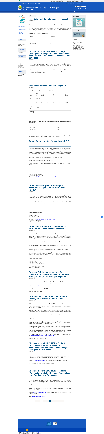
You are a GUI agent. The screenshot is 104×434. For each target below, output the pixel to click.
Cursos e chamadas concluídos (21, 45)
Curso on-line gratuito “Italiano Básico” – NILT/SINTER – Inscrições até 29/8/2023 (47, 227)
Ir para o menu (26, 3)
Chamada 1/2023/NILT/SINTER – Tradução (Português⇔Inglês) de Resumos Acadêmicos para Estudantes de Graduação (49, 372)
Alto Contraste (77, 3)
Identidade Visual (21, 28)
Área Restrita (75, 11)
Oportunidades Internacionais (21, 33)
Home (19, 25)
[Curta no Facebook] (78, 8)
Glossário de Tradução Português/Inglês (21, 66)
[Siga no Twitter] (80, 8)
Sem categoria (39, 15)
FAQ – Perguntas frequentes (21, 75)
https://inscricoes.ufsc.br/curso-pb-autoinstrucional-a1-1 (42, 335)
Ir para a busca (32, 3)
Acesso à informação (70, 1)
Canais (82, 1)
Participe (63, 1)
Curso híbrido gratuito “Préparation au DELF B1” (49, 142)
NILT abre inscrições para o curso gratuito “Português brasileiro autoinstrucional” (48, 297)
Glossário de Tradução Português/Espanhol (21, 59)
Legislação (77, 1)
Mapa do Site (83, 3)
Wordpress (36, 432)
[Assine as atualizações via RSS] (85, 8)
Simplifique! (53, 1)
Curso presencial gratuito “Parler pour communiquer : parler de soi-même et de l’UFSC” (47, 187)
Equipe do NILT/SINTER (22, 29)
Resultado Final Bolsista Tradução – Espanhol (49, 18)
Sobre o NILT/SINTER (21, 26)
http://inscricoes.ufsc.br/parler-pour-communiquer (46, 219)
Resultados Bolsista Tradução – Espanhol (47, 85)
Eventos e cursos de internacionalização (21, 35)
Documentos (20, 52)
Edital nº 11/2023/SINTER (42, 285)
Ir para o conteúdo (21, 3)
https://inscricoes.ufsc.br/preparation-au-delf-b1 (46, 176)
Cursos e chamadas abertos (21, 43)
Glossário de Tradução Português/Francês (21, 63)
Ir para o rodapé (37, 3)
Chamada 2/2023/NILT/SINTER (39, 360)
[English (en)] (68, 3)
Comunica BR (58, 1)
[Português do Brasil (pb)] (66, 3)
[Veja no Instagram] (83, 8)
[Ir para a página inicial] (30, 16)
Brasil (21, 0)
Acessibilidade (72, 3)
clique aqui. (38, 264)
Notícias (33, 15)
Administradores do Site (82, 11)
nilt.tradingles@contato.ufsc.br (38, 396)
